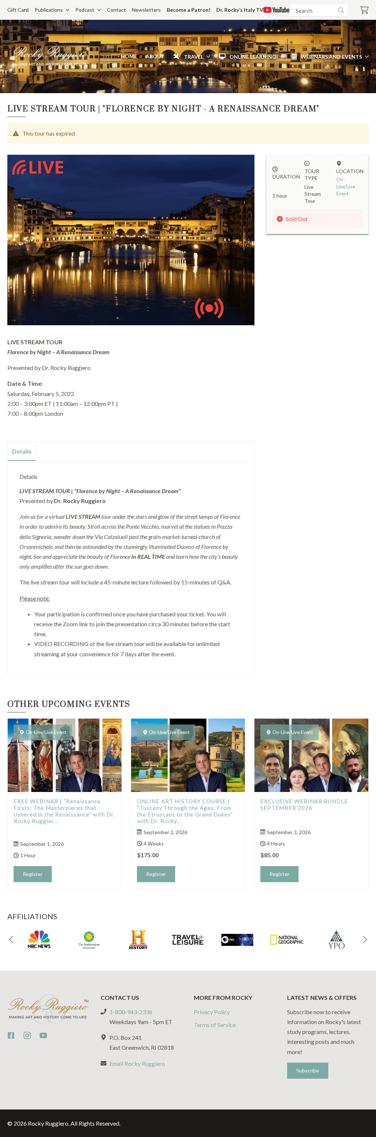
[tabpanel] (130, 566)
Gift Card (18, 10)
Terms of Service (215, 1024)
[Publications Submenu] (66, 10)
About (155, 56)
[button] (11, 939)
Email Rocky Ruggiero (137, 1063)
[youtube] (43, 1035)
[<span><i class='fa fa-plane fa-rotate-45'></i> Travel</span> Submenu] (206, 56)
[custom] (11, 1035)
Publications (49, 10)
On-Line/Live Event (345, 186)
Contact (116, 10)
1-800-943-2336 (130, 1011)
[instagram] (27, 1035)
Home (129, 56)
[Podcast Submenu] (97, 10)
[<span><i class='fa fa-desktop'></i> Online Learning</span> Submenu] (279, 56)
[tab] (22, 451)
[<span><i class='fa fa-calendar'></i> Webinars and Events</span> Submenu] (365, 56)
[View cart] (364, 10)
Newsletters (146, 10)
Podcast (84, 10)
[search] (341, 10)
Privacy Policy (212, 1011)
